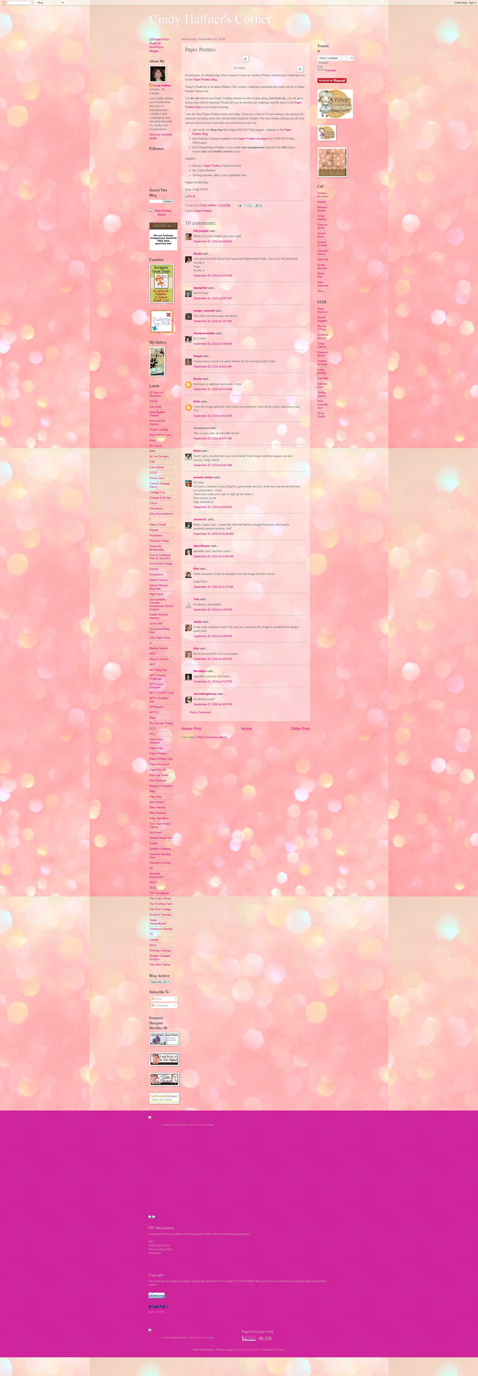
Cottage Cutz (157, 492)
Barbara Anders (322, 209)
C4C (152, 461)
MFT (152, 664)
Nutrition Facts (196, 1125)
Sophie (153, 843)
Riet (196, 568)
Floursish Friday (159, 540)
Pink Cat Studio (158, 775)
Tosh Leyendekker (322, 404)
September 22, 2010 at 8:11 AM (212, 366)
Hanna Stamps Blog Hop (158, 587)
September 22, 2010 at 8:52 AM (212, 465)
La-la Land (155, 623)
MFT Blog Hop (158, 669)
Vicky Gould (321, 415)
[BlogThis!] (250, 205)
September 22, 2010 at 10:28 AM (213, 533)
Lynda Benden (322, 266)
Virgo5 (197, 356)
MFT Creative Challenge (157, 677)
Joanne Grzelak (322, 244)
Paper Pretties (212, 165)
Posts (158, 998)
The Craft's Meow (160, 898)
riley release (156, 802)
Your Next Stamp (159, 964)
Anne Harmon (322, 310)
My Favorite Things (161, 723)
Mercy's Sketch (159, 659)
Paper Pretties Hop (161, 758)
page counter (156, 1311)
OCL (152, 734)
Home (246, 728)
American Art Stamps (157, 422)
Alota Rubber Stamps (157, 414)
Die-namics (156, 508)
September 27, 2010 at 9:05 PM (212, 704)
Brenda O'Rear (321, 328)
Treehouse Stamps (161, 928)
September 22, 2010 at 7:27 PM (212, 681)
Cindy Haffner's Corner (210, 18)
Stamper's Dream (160, 862)
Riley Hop (155, 796)
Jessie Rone (321, 235)
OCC (152, 728)
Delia (197, 401)
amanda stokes (203, 477)
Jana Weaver (201, 545)
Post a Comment (200, 712)
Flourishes (155, 535)
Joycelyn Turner (322, 252)
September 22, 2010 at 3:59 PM (212, 658)
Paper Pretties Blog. (205, 79)
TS (151, 934)
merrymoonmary (249, 1349)
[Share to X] (253, 205)
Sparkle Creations (160, 848)
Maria (197, 450)
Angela (321, 201)
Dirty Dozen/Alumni (161, 513)
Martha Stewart (158, 648)
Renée (197, 378)
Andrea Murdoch (322, 195)
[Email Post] (239, 205)
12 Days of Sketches (156, 394)
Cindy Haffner (208, 205)
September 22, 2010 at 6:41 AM (212, 275)
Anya (152, 440)
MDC (152, 653)
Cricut (153, 503)
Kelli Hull (322, 259)
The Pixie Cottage (160, 909)
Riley (152, 791)
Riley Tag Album (159, 818)
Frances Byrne (322, 226)
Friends (154, 569)
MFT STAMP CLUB (161, 692)
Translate (330, 70)
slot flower (155, 832)
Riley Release (157, 812)
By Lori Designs (159, 456)
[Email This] (246, 205)
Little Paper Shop (159, 637)
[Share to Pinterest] (261, 205)
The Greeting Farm (161, 903)
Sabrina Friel (322, 385)
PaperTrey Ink (158, 769)
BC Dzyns (155, 445)
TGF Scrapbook (159, 893)
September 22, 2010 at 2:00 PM (212, 636)
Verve (152, 945)
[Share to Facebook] (257, 205)
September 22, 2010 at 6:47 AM (212, 298)
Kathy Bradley (322, 371)
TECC (153, 882)
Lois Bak (322, 378)
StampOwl (200, 287)
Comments (161, 1005)
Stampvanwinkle (204, 333)
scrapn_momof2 (204, 310)
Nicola (197, 253)
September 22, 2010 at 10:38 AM (213, 556)
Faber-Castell (157, 524)
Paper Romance (159, 764)
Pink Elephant (157, 780)
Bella (152, 451)
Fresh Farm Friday (160, 563)
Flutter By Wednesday (156, 548)
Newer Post (191, 728)
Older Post (300, 728)
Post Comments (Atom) (212, 737)
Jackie (197, 621)
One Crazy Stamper (156, 741)
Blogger (280, 1349)
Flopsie (153, 530)
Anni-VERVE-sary (160, 434)
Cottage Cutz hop (160, 497)
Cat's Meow (156, 467)
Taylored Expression (156, 875)
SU (151, 868)
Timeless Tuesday (160, 914)
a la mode (155, 406)
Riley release (157, 807)
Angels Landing (158, 429)
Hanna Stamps (158, 579)
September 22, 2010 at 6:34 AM (212, 241)
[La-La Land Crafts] (335, 117)
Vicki (320, 291)
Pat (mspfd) (201, 230)
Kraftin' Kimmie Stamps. (158, 616)
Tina (196, 599)
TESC (153, 887)
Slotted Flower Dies (161, 837)
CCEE (153, 472)
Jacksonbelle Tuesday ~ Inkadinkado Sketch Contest (161, 604)
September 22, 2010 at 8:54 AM (212, 507)
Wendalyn (199, 671)
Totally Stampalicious (158, 922)
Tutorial (153, 939)
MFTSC (154, 712)
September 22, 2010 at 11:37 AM (213, 586)
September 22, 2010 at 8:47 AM (212, 438)
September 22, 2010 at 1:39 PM (212, 609)
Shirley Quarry (321, 394)
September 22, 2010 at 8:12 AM (212, 389)
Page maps (156, 748)
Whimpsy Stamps (160, 950)
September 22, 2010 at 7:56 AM (212, 343)
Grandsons (156, 574)
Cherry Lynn (156, 478)
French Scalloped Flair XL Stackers (160, 557)
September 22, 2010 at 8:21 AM (212, 415)
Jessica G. (200, 519)
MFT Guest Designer (156, 686)
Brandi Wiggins (322, 319)
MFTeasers (156, 706)
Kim (196, 648)
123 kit (153, 401)
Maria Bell (320, 275)
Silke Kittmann (322, 284)
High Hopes (156, 594)
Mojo (152, 717)
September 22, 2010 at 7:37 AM (212, 321)
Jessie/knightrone (205, 693)
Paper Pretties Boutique (252, 138)
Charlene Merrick (322, 336)
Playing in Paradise (161, 785)
